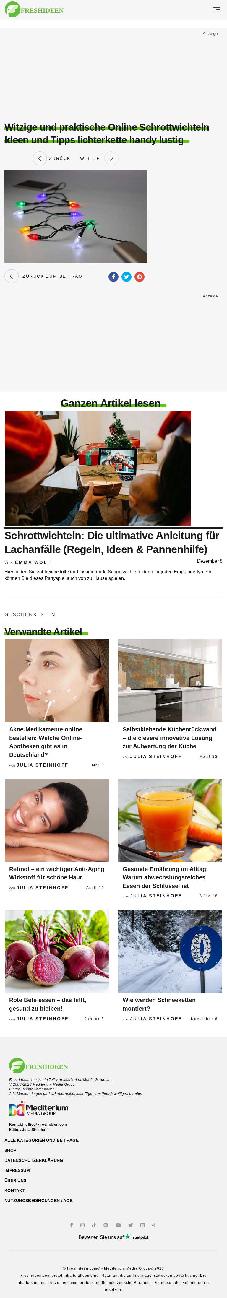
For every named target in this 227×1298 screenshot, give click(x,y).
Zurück (59, 158)
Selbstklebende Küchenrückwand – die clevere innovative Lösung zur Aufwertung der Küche (169, 737)
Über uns (15, 1180)
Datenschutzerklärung (33, 1160)
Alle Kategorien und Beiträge (41, 1140)
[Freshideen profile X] (131, 1225)
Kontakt (14, 1190)
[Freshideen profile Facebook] (72, 1225)
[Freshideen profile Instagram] (83, 1225)
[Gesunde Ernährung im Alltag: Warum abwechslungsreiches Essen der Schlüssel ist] (170, 820)
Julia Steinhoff (43, 764)
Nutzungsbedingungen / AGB (38, 1200)
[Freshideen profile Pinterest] (106, 1225)
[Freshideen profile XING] (154, 1225)
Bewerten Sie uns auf (102, 1237)
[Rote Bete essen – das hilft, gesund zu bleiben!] (57, 951)
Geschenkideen (30, 614)
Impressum (17, 1170)
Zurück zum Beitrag (50, 276)
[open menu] (217, 10)
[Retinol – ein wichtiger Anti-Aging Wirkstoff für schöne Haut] (57, 820)
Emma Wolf (33, 562)
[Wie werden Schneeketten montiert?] (170, 951)
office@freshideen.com (46, 1125)
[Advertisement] (113, 73)
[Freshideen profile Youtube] (119, 1225)
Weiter (92, 158)
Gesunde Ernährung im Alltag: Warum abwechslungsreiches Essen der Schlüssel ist (165, 877)
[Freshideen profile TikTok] (95, 1225)
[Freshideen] (34, 9)
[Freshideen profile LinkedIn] (143, 1225)
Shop (10, 1150)
